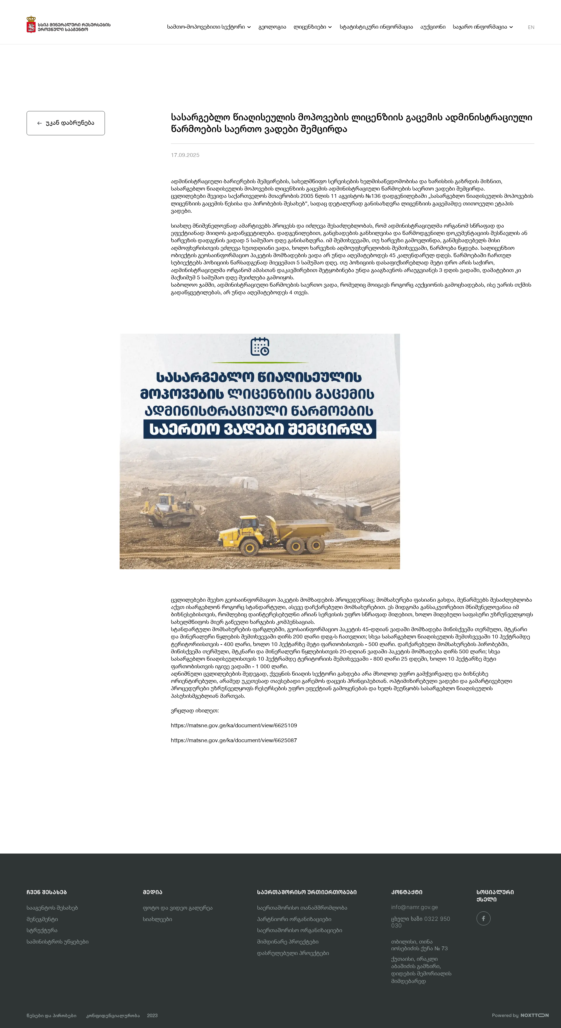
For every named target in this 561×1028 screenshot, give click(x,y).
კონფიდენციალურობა (113, 1015)
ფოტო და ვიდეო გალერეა (178, 907)
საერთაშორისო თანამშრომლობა (302, 907)
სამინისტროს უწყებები (58, 941)
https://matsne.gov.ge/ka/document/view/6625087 (234, 740)
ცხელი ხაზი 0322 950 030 (421, 922)
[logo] (69, 22)
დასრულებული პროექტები (293, 953)
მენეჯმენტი (42, 919)
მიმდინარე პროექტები (287, 941)
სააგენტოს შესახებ (52, 907)
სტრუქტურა (42, 930)
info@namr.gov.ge (414, 907)
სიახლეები (157, 919)
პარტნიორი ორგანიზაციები (294, 919)
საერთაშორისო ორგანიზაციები (299, 930)
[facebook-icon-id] (484, 918)
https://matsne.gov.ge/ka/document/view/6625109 (234, 725)
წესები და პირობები (51, 1015)
